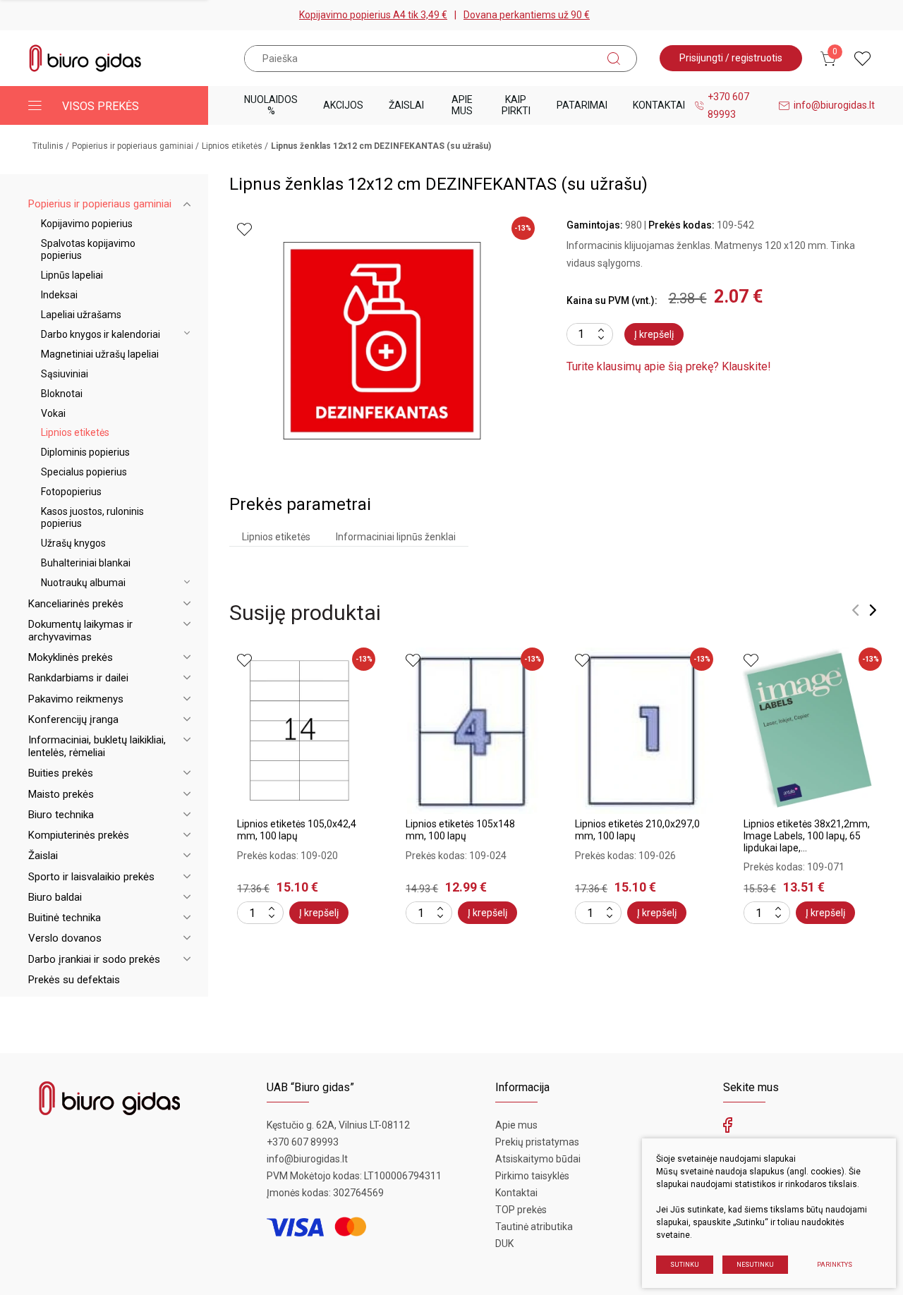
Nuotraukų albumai (83, 582)
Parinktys (834, 1264)
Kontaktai (659, 105)
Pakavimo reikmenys (75, 699)
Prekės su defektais (74, 979)
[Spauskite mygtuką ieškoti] (613, 58)
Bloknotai (62, 393)
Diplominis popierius (85, 452)
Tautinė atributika (534, 1226)
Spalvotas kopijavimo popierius (88, 249)
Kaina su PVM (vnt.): (611, 300)
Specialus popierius (84, 472)
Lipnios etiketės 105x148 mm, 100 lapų (460, 829)
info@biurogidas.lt (834, 105)
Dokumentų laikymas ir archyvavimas (80, 630)
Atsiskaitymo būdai (538, 1159)
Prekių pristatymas (537, 1142)
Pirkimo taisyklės (532, 1175)
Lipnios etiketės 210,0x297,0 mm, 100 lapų (637, 829)
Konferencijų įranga (73, 719)
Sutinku (684, 1264)
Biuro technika (61, 814)
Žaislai (406, 105)
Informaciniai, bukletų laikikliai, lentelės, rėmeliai (97, 746)
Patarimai (582, 105)
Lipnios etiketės (232, 146)
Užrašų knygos (73, 543)
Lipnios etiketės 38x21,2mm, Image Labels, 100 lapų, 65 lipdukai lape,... (807, 835)
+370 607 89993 (728, 105)
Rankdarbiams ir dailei (78, 677)
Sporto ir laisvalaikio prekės (91, 876)
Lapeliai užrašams (81, 314)
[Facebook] (727, 1128)
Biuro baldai (55, 897)
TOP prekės (521, 1209)
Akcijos (343, 105)
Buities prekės (60, 773)
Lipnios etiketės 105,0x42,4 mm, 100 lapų (296, 829)
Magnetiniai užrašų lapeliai (100, 354)
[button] (855, 610)
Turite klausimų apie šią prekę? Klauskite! (668, 366)
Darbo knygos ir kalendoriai (100, 334)
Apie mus (462, 105)
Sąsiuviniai (64, 373)
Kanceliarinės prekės (75, 603)
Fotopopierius (71, 491)
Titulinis (47, 146)
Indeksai (59, 294)
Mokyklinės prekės (70, 657)
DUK (504, 1243)
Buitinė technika (64, 917)
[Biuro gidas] (85, 58)
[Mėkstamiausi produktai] (862, 58)
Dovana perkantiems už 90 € (526, 14)
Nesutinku (755, 1264)
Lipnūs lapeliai (72, 275)
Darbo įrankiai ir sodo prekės (94, 959)
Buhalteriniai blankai (86, 563)
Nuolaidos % (271, 105)
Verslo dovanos (65, 938)
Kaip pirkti (516, 105)
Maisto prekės (61, 794)
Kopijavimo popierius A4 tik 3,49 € (373, 14)
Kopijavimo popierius (87, 223)
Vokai (53, 413)
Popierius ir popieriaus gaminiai (132, 146)
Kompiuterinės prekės (78, 835)
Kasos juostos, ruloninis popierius (92, 517)
